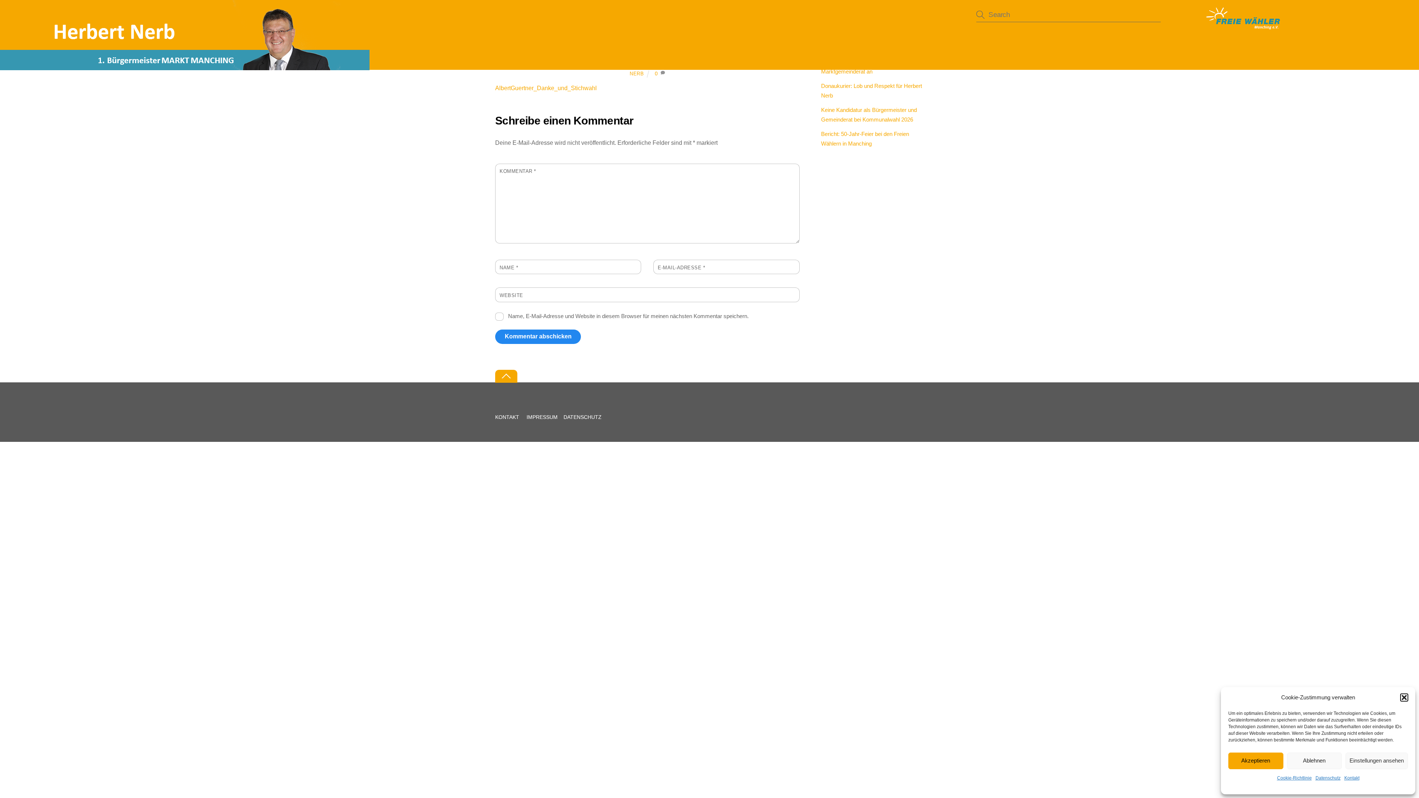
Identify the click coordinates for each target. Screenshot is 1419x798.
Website (511, 295)
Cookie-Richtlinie (1294, 778)
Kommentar (518, 171)
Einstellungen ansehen (1377, 760)
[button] (1404, 697)
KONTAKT (507, 417)
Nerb (637, 73)
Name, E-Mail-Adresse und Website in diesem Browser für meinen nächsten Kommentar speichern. (628, 316)
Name (509, 267)
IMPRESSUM (542, 417)
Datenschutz (1328, 778)
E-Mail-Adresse (681, 267)
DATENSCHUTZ (583, 417)
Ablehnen (1314, 760)
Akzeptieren (1255, 760)
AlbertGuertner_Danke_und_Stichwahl (546, 88)
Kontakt (1352, 778)
